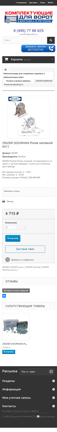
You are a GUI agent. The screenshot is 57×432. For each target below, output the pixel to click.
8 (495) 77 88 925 (29, 30)
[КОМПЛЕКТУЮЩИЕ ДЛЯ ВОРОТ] (28, 16)
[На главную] (5, 70)
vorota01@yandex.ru (28, 34)
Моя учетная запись (16, 397)
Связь (42, 3)
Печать (10, 201)
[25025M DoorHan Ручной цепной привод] (15, 326)
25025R (5, 267)
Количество (11, 223)
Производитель (9, 156)
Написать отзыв (12, 191)
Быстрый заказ (25, 249)
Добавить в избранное (22, 260)
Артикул (6, 153)
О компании (21, 3)
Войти (50, 3)
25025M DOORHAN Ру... (15, 344)
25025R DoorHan (33, 267)
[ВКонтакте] (4, 296)
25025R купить (17, 267)
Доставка (33, 3)
